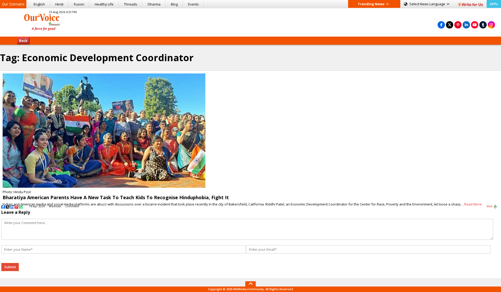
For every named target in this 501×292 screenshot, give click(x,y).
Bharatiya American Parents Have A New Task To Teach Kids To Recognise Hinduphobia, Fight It (116, 197)
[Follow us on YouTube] (474, 24)
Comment (72, 206)
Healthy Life (104, 4)
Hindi (59, 4)
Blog (174, 4)
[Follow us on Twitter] (449, 24)
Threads (130, 4)
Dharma (154, 4)
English (39, 4)
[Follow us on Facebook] (441, 24)
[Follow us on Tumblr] (483, 24)
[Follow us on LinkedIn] (466, 24)
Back (23, 40)
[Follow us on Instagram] (491, 24)
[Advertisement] (250, 21)
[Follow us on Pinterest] (458, 24)
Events (193, 4)
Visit (490, 206)
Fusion (79, 4)
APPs (494, 4)
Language (427, 4)
